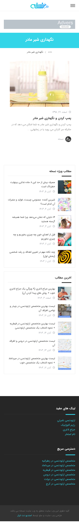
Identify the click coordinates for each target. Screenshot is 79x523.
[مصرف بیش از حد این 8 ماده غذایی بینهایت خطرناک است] (64, 187)
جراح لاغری (69, 429)
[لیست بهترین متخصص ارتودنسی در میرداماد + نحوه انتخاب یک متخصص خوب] (64, 363)
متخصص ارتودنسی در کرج (60, 484)
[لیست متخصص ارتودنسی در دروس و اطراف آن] (64, 345)
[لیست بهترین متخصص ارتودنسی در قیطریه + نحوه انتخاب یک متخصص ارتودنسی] (64, 328)
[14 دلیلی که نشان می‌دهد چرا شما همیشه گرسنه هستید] (64, 222)
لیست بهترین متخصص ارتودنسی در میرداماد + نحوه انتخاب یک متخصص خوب (32, 360)
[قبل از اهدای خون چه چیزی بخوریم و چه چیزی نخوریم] (64, 239)
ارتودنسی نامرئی (66, 420)
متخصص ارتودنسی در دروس (59, 474)
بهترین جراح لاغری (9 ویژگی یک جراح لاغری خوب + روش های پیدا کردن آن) (32, 291)
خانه (50, 52)
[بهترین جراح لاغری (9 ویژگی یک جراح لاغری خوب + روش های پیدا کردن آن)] (64, 293)
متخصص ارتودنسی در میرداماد (58, 465)
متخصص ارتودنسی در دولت (59, 479)
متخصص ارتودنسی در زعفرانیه (58, 461)
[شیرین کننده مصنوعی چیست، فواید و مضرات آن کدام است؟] (64, 204)
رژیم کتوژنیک (68, 425)
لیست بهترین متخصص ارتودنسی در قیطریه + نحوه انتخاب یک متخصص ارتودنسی (32, 326)
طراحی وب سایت (53, 515)
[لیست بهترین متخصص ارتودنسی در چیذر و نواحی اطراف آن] (64, 311)
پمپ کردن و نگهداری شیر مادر (52, 118)
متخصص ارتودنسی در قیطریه (59, 470)
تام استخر (70, 434)
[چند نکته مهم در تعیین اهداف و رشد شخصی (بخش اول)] (64, 256)
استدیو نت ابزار (24, 515)
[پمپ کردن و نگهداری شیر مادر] (39, 84)
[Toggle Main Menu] (72, 5)
